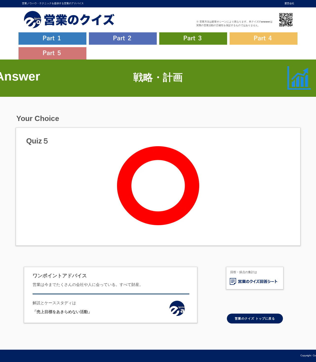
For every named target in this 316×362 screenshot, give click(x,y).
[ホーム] (178, 309)
